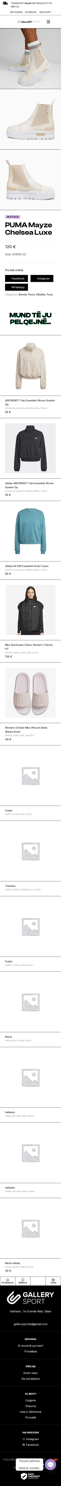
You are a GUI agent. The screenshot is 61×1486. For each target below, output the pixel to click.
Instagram (43, 278)
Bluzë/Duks (18, 408)
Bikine (16, 1267)
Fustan (8, 810)
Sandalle (30, 735)
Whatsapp (18, 287)
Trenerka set (26, 890)
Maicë (8, 1036)
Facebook (18, 278)
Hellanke (16, 1116)
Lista (53, 1282)
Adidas (8, 408)
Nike (29, 653)
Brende (23, 294)
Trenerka (10, 885)
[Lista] (53, 1279)
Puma (50, 294)
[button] (48, 22)
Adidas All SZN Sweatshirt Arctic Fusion (26, 566)
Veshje (43, 408)
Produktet (8, 1282)
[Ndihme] (22, 1279)
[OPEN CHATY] (50, 1464)
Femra (31, 294)
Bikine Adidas (12, 1263)
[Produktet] (7, 1279)
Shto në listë (57, 339)
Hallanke (10, 1112)
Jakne (23, 653)
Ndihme (23, 1282)
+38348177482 (30, 1318)
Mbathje (40, 294)
